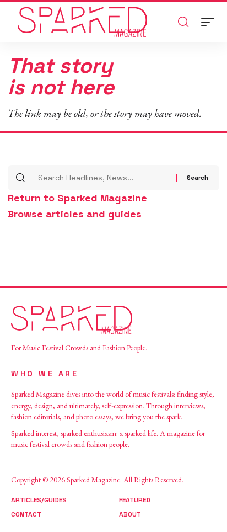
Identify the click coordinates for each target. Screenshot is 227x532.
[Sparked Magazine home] (113, 320)
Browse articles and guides (75, 214)
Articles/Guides (39, 500)
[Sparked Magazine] (82, 22)
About (130, 514)
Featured (134, 500)
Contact (26, 514)
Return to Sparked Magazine (77, 197)
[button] (210, 22)
